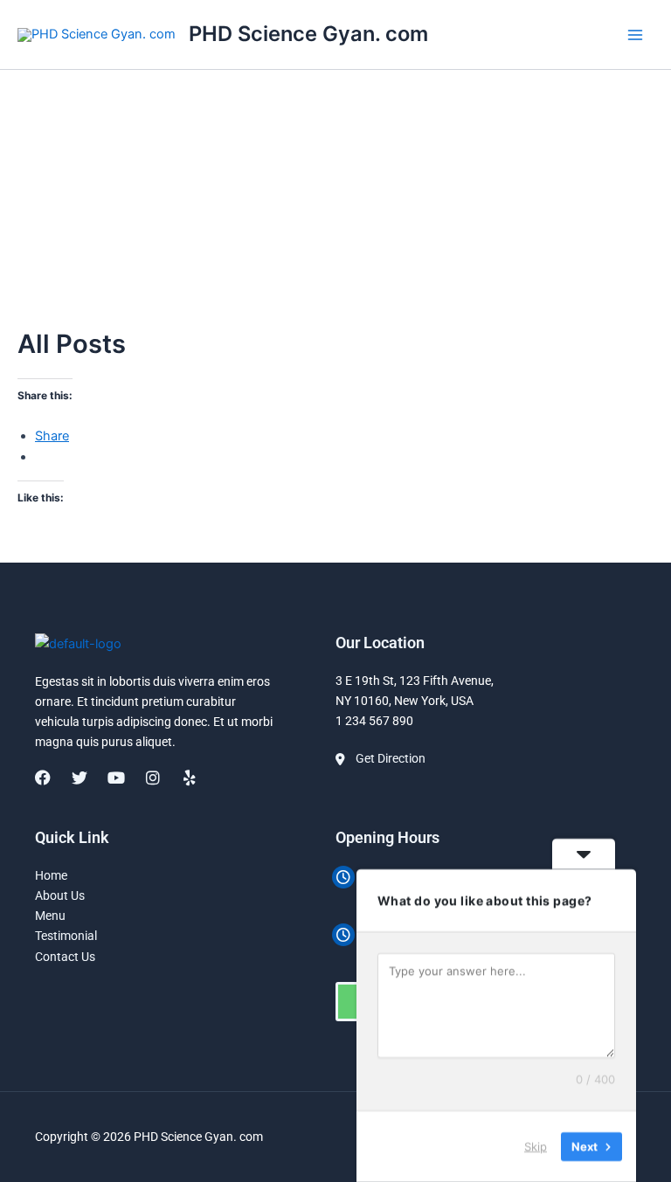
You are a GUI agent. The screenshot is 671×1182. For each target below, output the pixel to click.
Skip (535, 1146)
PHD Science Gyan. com (308, 33)
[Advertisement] (335, 199)
